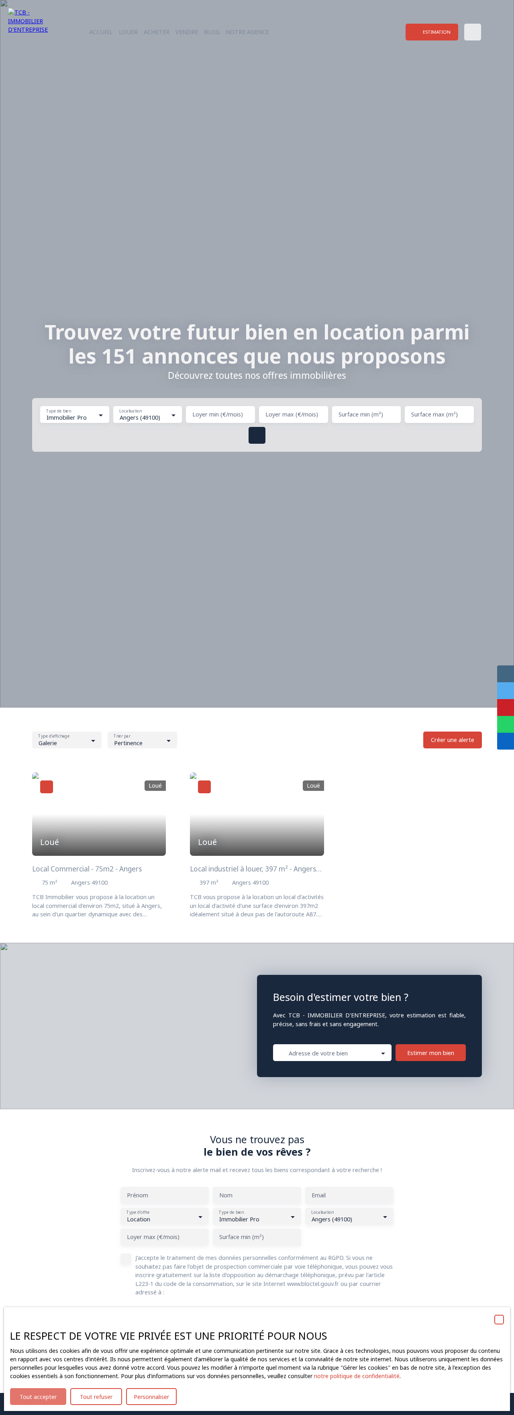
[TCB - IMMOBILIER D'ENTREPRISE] (34, 32)
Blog (212, 32)
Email (319, 1195)
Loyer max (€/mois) (291, 414)
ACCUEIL (101, 32)
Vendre (186, 32)
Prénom (137, 1195)
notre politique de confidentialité (357, 1376)
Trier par (122, 736)
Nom (226, 1195)
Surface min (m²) (361, 414)
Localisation (130, 411)
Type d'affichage (53, 736)
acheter (156, 32)
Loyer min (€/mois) (217, 414)
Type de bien (58, 411)
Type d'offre (137, 1212)
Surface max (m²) (434, 414)
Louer (128, 32)
